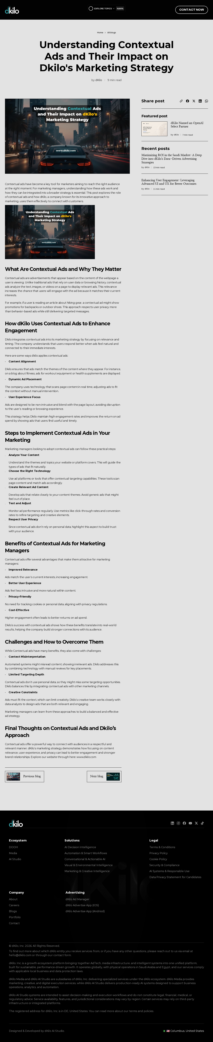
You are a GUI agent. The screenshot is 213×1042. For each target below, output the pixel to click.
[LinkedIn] (172, 823)
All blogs (111, 32)
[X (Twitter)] (196, 823)
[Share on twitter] (193, 101)
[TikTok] (202, 823)
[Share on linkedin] (200, 101)
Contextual (12, 184)
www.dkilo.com (86, 757)
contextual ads (18, 197)
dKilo (98, 80)
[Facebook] (184, 823)
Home (100, 32)
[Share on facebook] (187, 101)
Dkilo (106, 728)
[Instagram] (178, 823)
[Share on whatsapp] (206, 101)
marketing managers (51, 188)
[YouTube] (190, 823)
